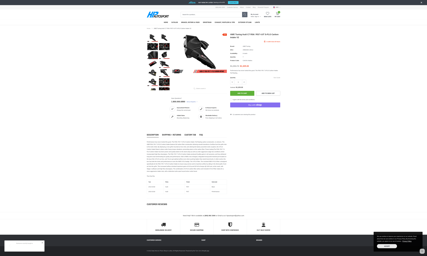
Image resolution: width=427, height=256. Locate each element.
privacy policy (407, 241)
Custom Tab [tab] (190, 134)
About (242, 7)
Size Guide (277, 77)
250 (234, 114)
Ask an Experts (191, 102)
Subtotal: (233, 87)
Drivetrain (207, 22)
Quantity (233, 77)
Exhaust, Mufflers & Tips (225, 22)
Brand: (232, 46)
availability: (234, 53)
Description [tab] (153, 134)
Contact (248, 7)
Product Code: (234, 60)
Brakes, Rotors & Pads (190, 22)
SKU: (232, 50)
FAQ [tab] (201, 134)
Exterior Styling (245, 22)
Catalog (174, 22)
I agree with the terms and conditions (243, 99)
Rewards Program (263, 7)
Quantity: (233, 57)
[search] (244, 14)
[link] (152, 38)
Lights (257, 22)
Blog (254, 7)
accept (387, 246)
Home (166, 22)
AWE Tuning (246, 46)
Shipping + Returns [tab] (171, 134)
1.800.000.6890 (178, 102)
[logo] (158, 15)
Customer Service (232, 7)
